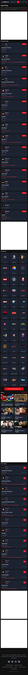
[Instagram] (15, 661)
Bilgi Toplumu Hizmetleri (8, 667)
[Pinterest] (12, 661)
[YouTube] (19, 661)
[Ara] (18, 2)
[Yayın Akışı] (21, 2)
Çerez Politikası (22, 667)
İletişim (15, 667)
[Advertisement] (14, 26)
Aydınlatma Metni (9, 665)
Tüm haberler (24, 392)
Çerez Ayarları (14, 668)
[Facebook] (9, 661)
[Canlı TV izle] (5, 2)
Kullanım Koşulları (18, 665)
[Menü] (26, 2)
